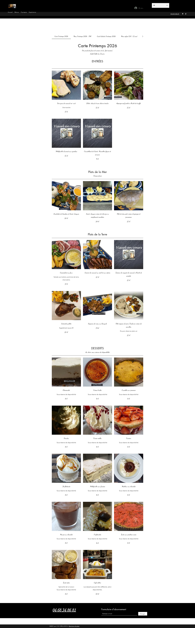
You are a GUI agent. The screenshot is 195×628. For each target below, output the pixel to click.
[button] (17, 12)
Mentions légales (74, 626)
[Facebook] (186, 14)
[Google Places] (183, 14)
